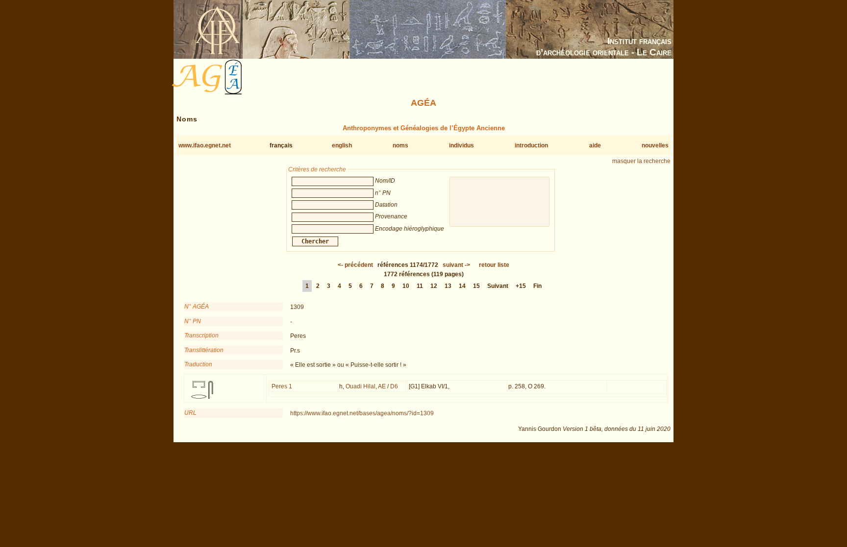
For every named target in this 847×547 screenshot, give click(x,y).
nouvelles (655, 145)
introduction (531, 145)
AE (382, 386)
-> (456, 265)
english (342, 145)
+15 (521, 286)
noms (400, 145)
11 (420, 286)
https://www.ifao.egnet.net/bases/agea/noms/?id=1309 (362, 413)
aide (595, 145)
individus (461, 145)
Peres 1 (282, 386)
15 (476, 286)
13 (448, 286)
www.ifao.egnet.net (204, 145)
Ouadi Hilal (360, 386)
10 (405, 286)
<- (355, 265)
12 (433, 286)
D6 (394, 386)
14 (462, 286)
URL (190, 412)
